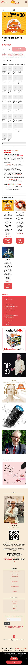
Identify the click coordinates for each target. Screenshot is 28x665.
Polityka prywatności (15, 586)
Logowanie (15, 603)
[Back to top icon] (14, 636)
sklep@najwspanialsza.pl (15, 527)
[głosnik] (14, 416)
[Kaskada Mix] (14, 339)
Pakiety (11, 55)
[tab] (14, 147)
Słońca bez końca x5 (8, 212)
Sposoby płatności (14, 576)
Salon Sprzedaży (15, 57)
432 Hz (7, 53)
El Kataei (8, 259)
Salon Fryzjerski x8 (20, 212)
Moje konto (15, 606)
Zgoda (14, 658)
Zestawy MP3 (8, 324)
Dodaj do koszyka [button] (20, 240)
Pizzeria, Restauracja (18, 55)
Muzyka (6, 297)
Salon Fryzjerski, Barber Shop (12, 306)
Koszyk (14, 608)
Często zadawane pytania (15, 571)
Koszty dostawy (15, 581)
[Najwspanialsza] (14, 2)
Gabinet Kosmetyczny (10, 304)
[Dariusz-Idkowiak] (14, 442)
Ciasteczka (15, 591)
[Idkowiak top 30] (14, 365)
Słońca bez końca (22, 57)
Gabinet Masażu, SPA (10, 308)
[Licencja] (14, 391)
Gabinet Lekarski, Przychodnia (14, 54)
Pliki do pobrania (14, 611)
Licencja (14, 588)
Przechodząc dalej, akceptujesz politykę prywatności (14, 626)
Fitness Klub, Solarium (14, 53)
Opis (14, 147)
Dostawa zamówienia (15, 579)
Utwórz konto (14, 601)
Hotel (9, 55)
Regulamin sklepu (14, 574)
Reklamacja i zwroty (15, 584)
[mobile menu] (26, 2)
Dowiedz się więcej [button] (7, 240)
